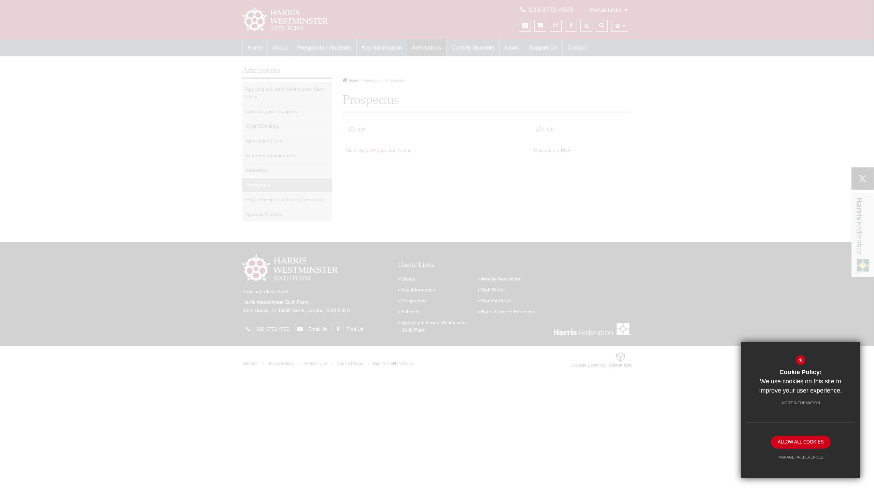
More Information (800, 403)
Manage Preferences (800, 457)
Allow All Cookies (801, 442)
